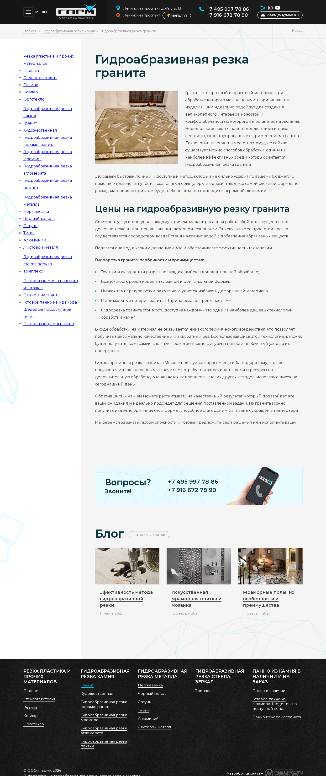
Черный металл (39, 218)
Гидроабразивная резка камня (68, 31)
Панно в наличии (41, 295)
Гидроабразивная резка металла (162, 674)
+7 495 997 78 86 (227, 9)
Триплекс (33, 271)
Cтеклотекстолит (40, 77)
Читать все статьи (149, 535)
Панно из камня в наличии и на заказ (276, 677)
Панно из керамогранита (48, 323)
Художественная (40, 130)
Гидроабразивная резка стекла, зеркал (219, 677)
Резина (30, 85)
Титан (29, 233)
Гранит (30, 123)
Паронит (32, 70)
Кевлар (30, 92)
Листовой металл (40, 247)
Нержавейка (36, 211)
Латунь (30, 226)
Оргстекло (34, 99)
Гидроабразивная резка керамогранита (104, 704)
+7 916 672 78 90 (227, 15)
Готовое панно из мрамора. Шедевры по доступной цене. (50, 309)
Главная (30, 31)
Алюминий (34, 240)
